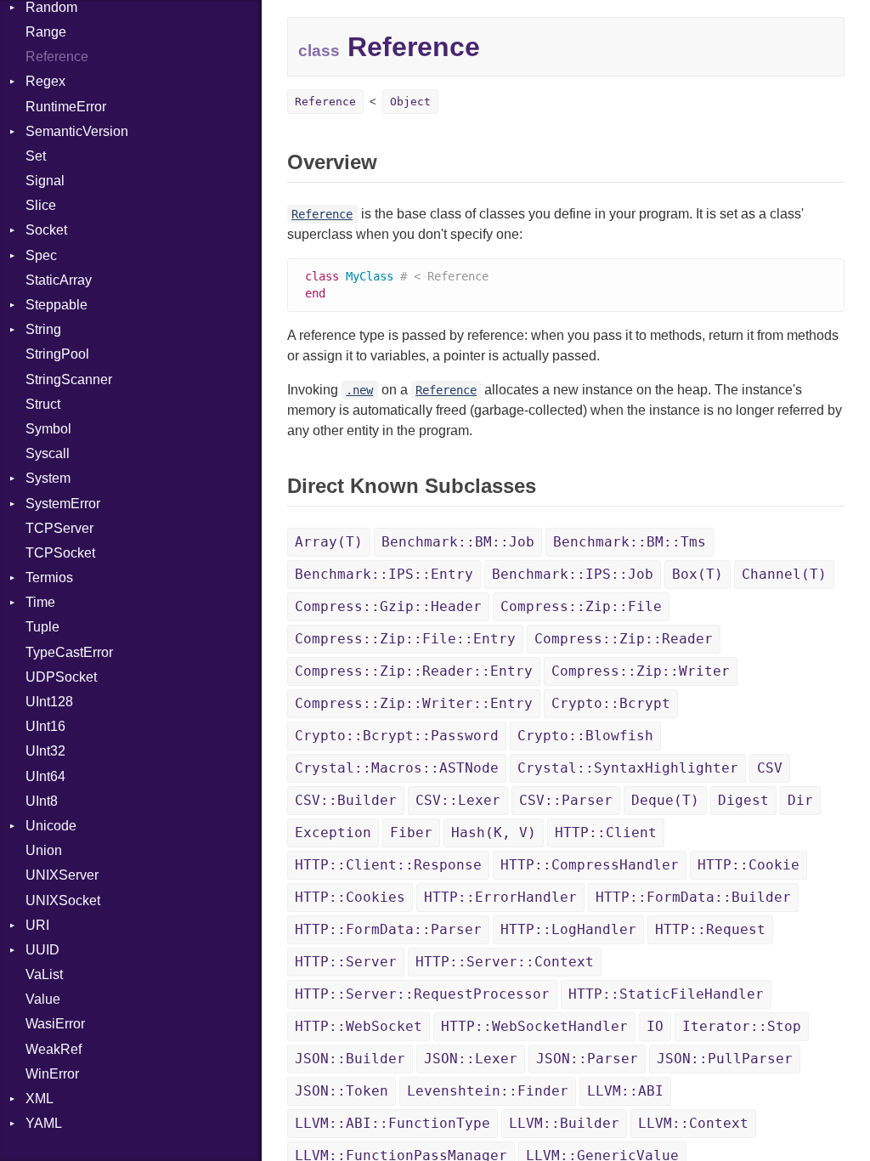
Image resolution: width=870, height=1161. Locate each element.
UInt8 (41, 801)
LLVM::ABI (625, 1091)
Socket (46, 230)
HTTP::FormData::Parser (388, 929)
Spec (41, 255)
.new (359, 390)
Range (45, 32)
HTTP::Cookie (748, 865)
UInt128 (49, 701)
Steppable (56, 304)
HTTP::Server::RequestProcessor (422, 994)
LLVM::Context (693, 1123)
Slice (40, 205)
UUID (42, 950)
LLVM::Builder (564, 1123)
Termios (49, 577)
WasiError (55, 1024)
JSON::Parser (587, 1059)
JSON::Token (341, 1091)
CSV (769, 768)
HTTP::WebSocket (358, 1026)
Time (40, 602)
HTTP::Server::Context (504, 962)
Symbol (48, 429)
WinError (52, 1074)
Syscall (47, 453)
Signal (45, 180)
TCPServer (59, 528)
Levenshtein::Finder (487, 1091)
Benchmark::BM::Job (457, 542)
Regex (45, 81)
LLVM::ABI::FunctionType (392, 1123)
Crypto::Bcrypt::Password (397, 736)
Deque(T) (665, 800)
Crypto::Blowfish (585, 736)
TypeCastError (69, 652)
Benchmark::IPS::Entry (384, 574)
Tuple (42, 627)
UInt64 (45, 776)
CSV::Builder (346, 800)
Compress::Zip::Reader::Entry (414, 671)
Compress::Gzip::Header (388, 606)
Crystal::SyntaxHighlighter (627, 768)
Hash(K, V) (493, 832)
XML (39, 1098)
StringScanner (68, 379)
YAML (43, 1123)
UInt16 (45, 726)
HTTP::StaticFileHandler (666, 994)
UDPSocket (61, 677)
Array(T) (329, 542)
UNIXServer (62, 875)
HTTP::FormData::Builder (693, 897)
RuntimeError (65, 106)
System (48, 478)
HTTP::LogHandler (568, 929)
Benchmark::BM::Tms (629, 542)
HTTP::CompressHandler (589, 865)
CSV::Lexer (457, 800)
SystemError (62, 503)
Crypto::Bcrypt (610, 703)
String (43, 329)
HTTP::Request (710, 929)
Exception (333, 832)
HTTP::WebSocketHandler (534, 1026)
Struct (42, 404)
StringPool (57, 354)
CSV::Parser (566, 800)
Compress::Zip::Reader (623, 639)
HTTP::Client (606, 832)
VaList (44, 974)
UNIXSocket (62, 900)
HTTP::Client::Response (388, 865)
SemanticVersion (76, 131)
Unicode (50, 825)
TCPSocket (60, 553)
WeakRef (53, 1049)
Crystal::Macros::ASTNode (397, 768)
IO (655, 1026)
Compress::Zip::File (581, 606)
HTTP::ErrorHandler (500, 897)
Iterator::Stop (741, 1026)
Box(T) (697, 574)
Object (410, 101)
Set (35, 156)
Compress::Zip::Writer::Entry (414, 703)
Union (43, 850)
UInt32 (45, 751)
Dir (800, 800)
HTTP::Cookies (350, 897)
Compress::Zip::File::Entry (405, 639)
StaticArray (58, 280)
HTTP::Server (346, 962)
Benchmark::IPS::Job (572, 574)
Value (42, 999)
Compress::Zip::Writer (640, 671)
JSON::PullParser (725, 1059)
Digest (743, 800)
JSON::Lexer (470, 1059)
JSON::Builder (350, 1059)
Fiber (411, 832)
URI (37, 925)
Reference (56, 56)
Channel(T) (784, 574)
